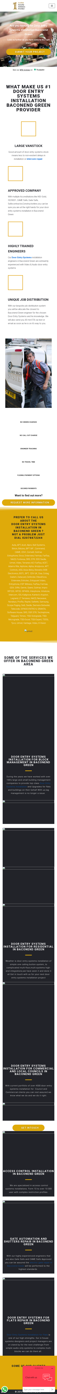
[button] (28, 52)
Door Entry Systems (22, 257)
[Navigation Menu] (52, 6)
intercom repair (35, 159)
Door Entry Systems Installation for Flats (27, 1335)
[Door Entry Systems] (19, 6)
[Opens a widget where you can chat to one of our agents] (39, 1379)
